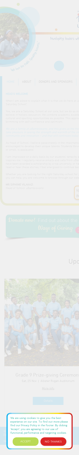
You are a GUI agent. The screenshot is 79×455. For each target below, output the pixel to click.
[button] (26, 441)
